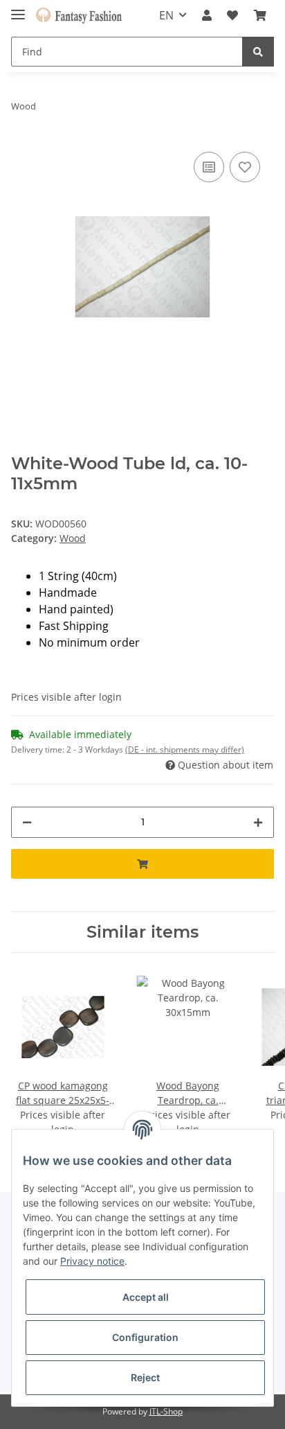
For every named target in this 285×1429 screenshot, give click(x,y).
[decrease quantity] (27, 822)
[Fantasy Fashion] (79, 15)
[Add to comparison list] (209, 167)
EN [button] (166, 15)
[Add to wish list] (245, 167)
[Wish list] (232, 15)
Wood (72, 538)
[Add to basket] (142, 864)
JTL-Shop (166, 1411)
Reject (145, 1377)
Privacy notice (92, 1261)
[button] (206, 15)
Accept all (145, 1297)
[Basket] (260, 15)
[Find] (258, 52)
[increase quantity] (258, 822)
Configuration (145, 1337)
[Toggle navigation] (18, 8)
